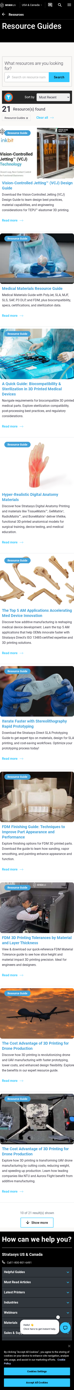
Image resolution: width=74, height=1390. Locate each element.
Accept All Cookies (37, 1382)
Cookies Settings (37, 1371)
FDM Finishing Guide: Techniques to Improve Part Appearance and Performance (33, 831)
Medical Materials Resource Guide (32, 288)
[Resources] (5, 14)
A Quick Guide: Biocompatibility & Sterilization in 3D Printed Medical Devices (32, 388)
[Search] (60, 5)
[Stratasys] (8, 5)
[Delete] (27, 117)
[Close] (69, 1346)
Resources (16, 15)
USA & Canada (31, 5)
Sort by (30, 97)
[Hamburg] (69, 5)
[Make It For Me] (50, 5)
